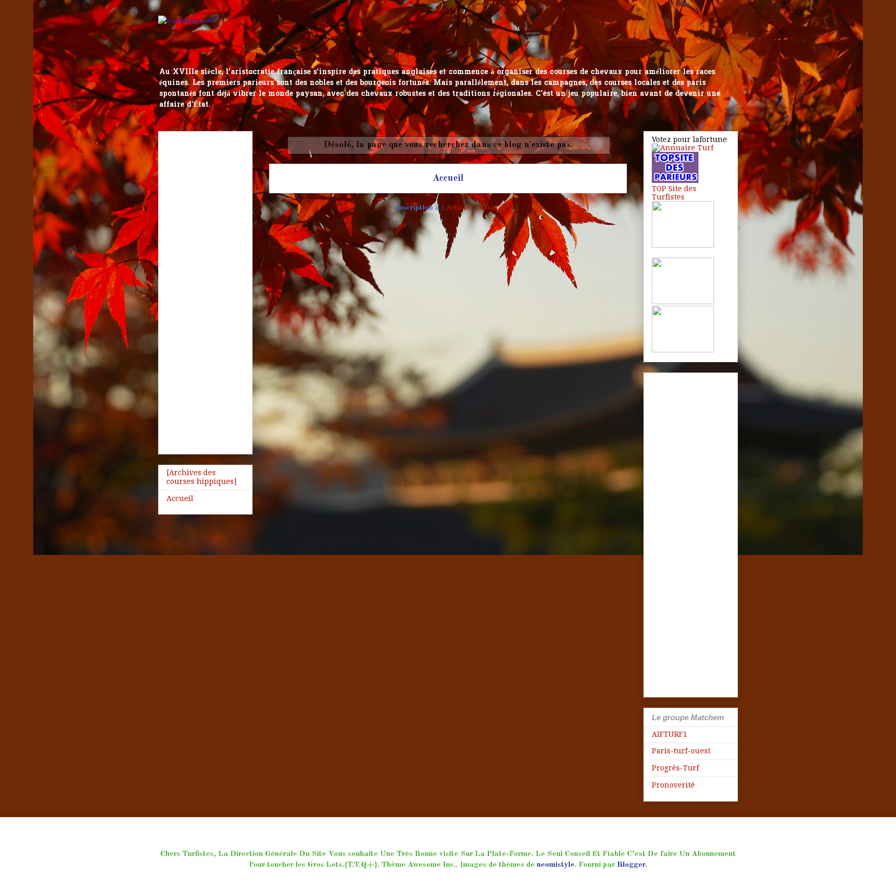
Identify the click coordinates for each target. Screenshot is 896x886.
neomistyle (556, 865)
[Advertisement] (205, 290)
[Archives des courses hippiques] (201, 476)
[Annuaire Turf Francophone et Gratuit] (682, 148)
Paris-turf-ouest (681, 751)
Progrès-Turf (675, 768)
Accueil (448, 178)
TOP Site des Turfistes (674, 192)
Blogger (631, 865)
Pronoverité (673, 785)
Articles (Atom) (473, 208)
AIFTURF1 (669, 734)
